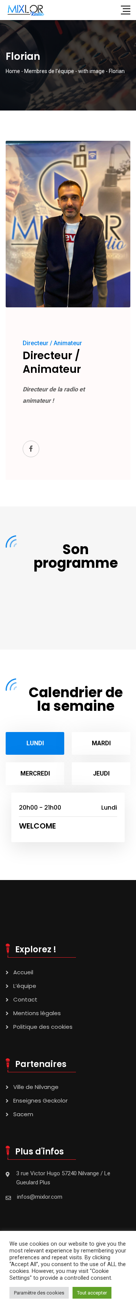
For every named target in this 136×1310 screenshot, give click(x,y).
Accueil (23, 972)
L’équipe (24, 986)
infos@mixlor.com (39, 1196)
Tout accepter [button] (92, 1293)
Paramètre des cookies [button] (39, 1293)
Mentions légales (37, 1013)
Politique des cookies (43, 1027)
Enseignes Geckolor (40, 1100)
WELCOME (37, 826)
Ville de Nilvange (36, 1087)
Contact (25, 999)
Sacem (23, 1114)
